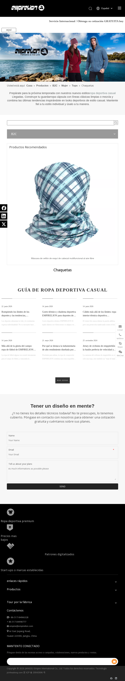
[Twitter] (3, 224)
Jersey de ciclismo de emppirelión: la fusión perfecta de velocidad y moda (99, 350)
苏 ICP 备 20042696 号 (34, 672)
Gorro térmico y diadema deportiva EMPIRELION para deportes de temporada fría (59, 315)
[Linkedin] (3, 216)
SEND (62, 486)
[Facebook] (3, 208)
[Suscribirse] (114, 661)
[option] (62, 205)
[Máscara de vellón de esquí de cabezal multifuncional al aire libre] (62, 203)
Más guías (62, 380)
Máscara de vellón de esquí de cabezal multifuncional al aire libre (62, 258)
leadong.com (16, 672)
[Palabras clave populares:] (116, 122)
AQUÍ (8, 30)
